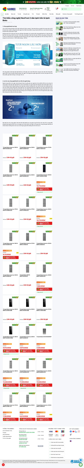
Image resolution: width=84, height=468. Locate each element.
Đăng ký (49, 10)
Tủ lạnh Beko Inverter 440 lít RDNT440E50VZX (44, 371)
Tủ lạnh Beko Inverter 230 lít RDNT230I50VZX (27, 148)
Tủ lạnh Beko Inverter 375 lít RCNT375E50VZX (10, 210)
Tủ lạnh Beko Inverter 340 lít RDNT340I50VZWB (10, 337)
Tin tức (72, 5)
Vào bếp (51, 14)
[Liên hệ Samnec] (81, 464)
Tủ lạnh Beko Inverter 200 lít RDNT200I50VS (27, 337)
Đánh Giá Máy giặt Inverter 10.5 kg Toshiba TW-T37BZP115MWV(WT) (71, 38)
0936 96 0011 (22, 432)
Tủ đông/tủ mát (79, 14)
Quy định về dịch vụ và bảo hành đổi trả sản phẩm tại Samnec (72, 59)
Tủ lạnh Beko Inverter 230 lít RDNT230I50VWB (10, 310)
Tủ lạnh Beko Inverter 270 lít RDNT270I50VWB (44, 310)
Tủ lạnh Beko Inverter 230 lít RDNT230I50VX (10, 275)
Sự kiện (7, 14)
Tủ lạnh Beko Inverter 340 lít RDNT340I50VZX (44, 275)
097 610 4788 (31, 432)
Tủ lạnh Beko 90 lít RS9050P (44, 336)
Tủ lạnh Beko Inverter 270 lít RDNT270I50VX (27, 244)
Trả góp (67, 5)
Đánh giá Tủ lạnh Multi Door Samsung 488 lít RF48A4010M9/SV (71, 43)
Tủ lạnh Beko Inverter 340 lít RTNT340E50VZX (10, 371)
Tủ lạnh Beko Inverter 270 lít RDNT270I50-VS (10, 406)
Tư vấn (19, 14)
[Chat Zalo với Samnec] (81, 460)
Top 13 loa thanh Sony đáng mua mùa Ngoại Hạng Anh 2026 (71, 27)
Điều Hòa (44, 14)
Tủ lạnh (38, 14)
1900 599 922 (23, 8)
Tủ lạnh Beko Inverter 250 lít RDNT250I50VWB (27, 310)
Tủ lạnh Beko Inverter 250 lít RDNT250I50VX (44, 244)
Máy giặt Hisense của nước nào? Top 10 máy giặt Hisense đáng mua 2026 (71, 54)
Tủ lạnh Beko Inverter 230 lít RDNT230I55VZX (10, 175)
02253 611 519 (23, 443)
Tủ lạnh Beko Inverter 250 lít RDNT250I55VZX (27, 175)
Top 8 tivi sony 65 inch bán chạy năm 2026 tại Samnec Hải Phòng (71, 64)
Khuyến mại (26, 14)
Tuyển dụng (78, 5)
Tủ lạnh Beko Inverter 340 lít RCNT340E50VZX (44, 210)
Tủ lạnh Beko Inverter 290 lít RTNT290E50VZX (27, 371)
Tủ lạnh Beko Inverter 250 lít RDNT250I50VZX (10, 148)
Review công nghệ (67, 14)
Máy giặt (58, 14)
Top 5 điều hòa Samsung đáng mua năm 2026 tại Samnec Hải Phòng (71, 69)
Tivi (33, 14)
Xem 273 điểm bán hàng (36, 8)
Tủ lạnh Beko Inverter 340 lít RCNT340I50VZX (10, 244)
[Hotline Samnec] (3, 465)
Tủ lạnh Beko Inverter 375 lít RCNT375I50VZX (27, 210)
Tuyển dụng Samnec (7, 436)
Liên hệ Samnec (6, 434)
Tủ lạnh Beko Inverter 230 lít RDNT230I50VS (44, 406)
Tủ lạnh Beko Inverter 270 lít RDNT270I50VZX (44, 148)
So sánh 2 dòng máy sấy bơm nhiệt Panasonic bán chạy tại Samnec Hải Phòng (71, 33)
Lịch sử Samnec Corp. (7, 430)
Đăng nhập (48, 8)
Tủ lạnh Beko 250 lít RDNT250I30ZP (25, 275)
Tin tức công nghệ (7, 438)
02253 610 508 (23, 439)
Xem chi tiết (40, 446)
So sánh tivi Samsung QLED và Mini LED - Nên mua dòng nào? (71, 22)
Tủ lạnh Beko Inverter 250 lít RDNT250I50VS (27, 406)
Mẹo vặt (13, 14)
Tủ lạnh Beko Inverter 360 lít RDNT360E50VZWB (44, 175)
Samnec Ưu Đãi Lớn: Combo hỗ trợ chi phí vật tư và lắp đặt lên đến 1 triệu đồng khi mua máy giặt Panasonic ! (72, 49)
